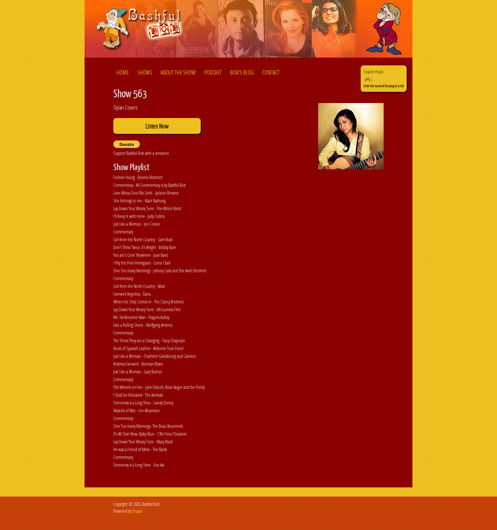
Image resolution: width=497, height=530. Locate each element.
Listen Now (157, 125)
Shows (144, 72)
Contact (271, 72)
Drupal (137, 511)
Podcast (212, 72)
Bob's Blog (242, 72)
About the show (178, 72)
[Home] (140, 30)
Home (122, 72)
